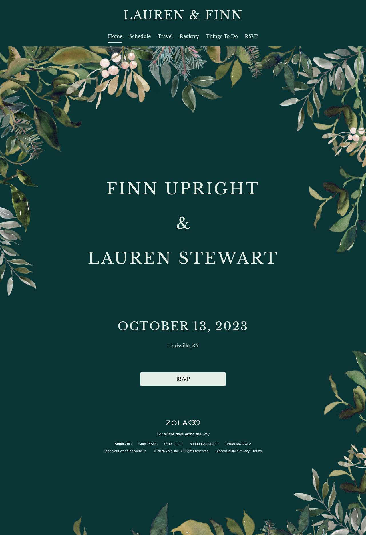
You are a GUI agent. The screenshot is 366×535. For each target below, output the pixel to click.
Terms (257, 451)
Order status (173, 444)
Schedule (140, 36)
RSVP (251, 36)
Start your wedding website (125, 451)
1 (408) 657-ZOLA (238, 444)
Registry (189, 36)
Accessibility (226, 451)
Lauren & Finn (183, 15)
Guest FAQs (147, 444)
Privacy (244, 451)
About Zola (123, 444)
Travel (165, 36)
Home (115, 36)
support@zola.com (204, 444)
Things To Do (222, 36)
